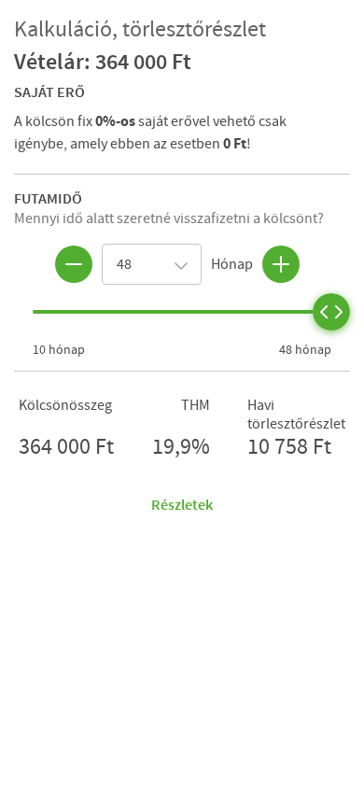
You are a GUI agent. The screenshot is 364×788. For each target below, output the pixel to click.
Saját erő (49, 91)
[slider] (331, 312)
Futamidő (48, 198)
